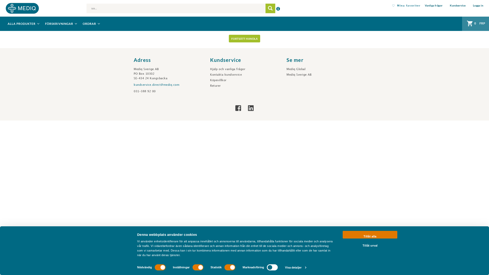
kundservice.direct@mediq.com (156, 85)
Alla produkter (22, 23)
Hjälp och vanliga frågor (227, 69)
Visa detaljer (293, 267)
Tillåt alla (370, 236)
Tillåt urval (370, 245)
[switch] (198, 267)
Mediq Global (296, 69)
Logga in (478, 5)
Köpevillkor (218, 80)
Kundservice (458, 5)
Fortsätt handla (244, 38)
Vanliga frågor (434, 5)
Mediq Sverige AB (299, 75)
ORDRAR (89, 23)
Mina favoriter (408, 6)
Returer (215, 86)
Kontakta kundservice (226, 75)
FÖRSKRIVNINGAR (59, 23)
